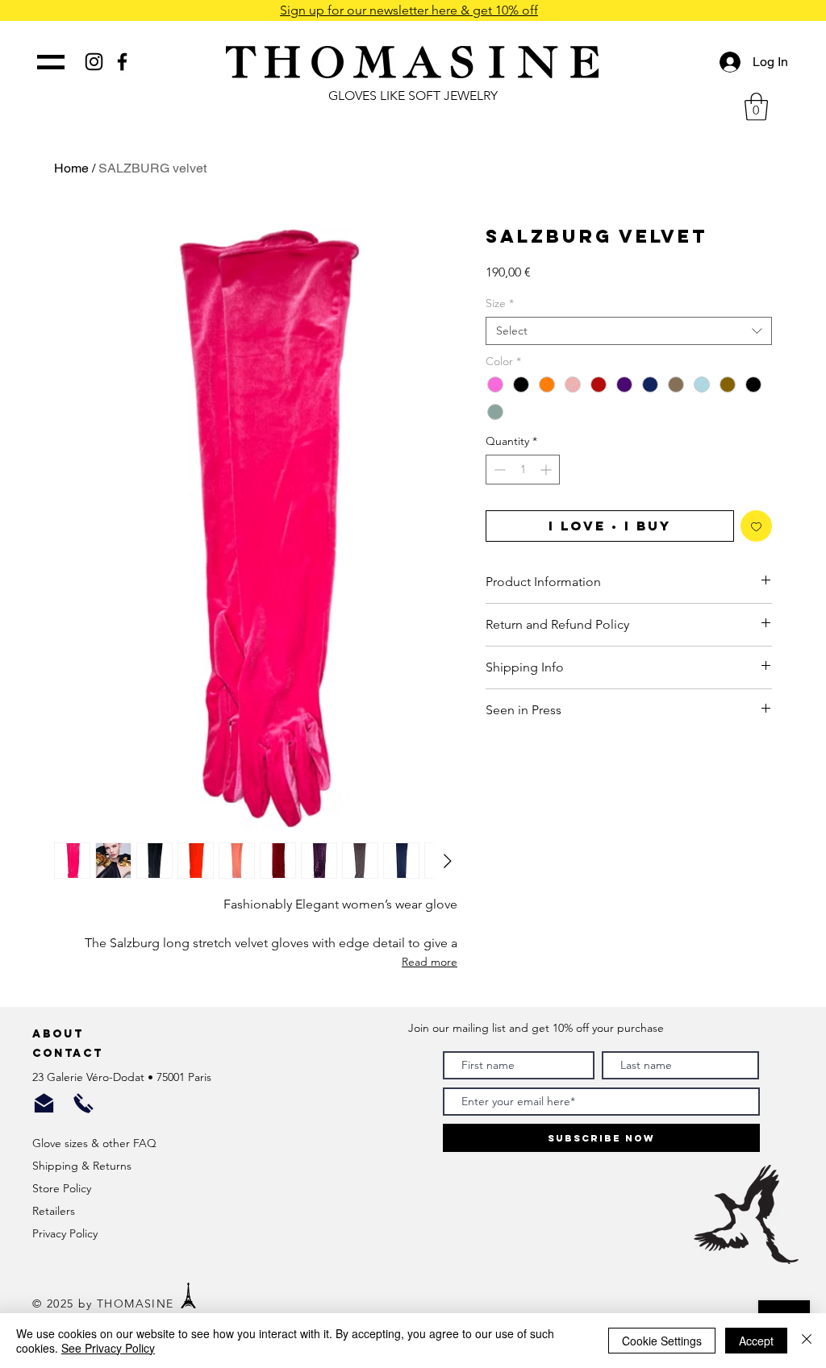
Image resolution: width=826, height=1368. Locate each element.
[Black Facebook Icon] (122, 61)
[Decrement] (498, 469)
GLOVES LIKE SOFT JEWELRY (413, 95)
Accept (756, 1341)
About (60, 1034)
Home (71, 168)
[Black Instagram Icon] (94, 61)
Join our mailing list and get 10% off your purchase (536, 1028)
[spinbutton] (522, 469)
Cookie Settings (662, 1341)
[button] (756, 107)
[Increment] (547, 469)
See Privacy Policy (108, 1348)
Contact (70, 1053)
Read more (429, 961)
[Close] (806, 1340)
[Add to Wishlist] (756, 526)
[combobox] (629, 331)
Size (500, 303)
